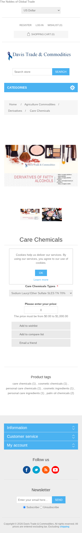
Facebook (26, 470)
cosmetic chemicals (50, 383)
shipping (64, 526)
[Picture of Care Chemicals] (30, 214)
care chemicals (22, 383)
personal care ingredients (24, 393)
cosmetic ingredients (56, 388)
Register (26, 25)
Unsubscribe (51, 507)
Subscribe (32, 507)
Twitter (36, 470)
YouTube (55, 470)
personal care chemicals (21, 388)
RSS (46, 470)
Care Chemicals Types (40, 286)
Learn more (41, 279)
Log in (40, 25)
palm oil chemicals (58, 393)
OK (41, 272)
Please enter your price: (41, 303)
